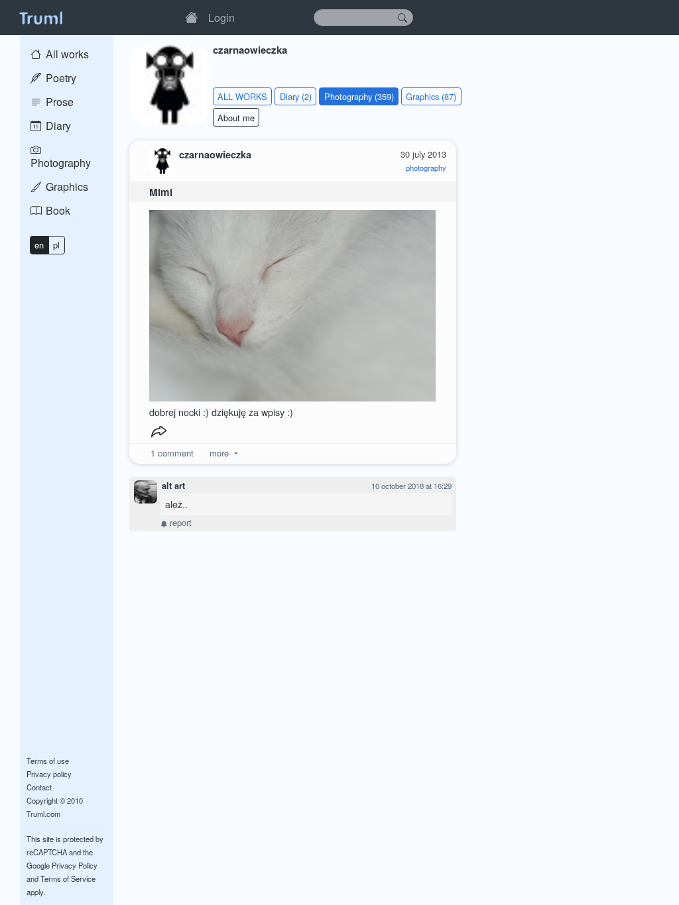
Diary (57, 125)
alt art (173, 486)
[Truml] (40, 17)
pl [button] (56, 245)
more (219, 453)
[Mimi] (292, 302)
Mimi (160, 192)
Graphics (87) (431, 96)
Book (56, 210)
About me (236, 117)
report (179, 522)
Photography (61, 162)
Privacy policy (49, 774)
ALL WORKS (242, 96)
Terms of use (48, 760)
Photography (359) (359, 96)
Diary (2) (296, 96)
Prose (58, 101)
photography (426, 167)
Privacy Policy (74, 865)
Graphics (65, 186)
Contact (39, 787)
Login (221, 17)
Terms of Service (67, 878)
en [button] (39, 245)
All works (66, 54)
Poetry (59, 77)
